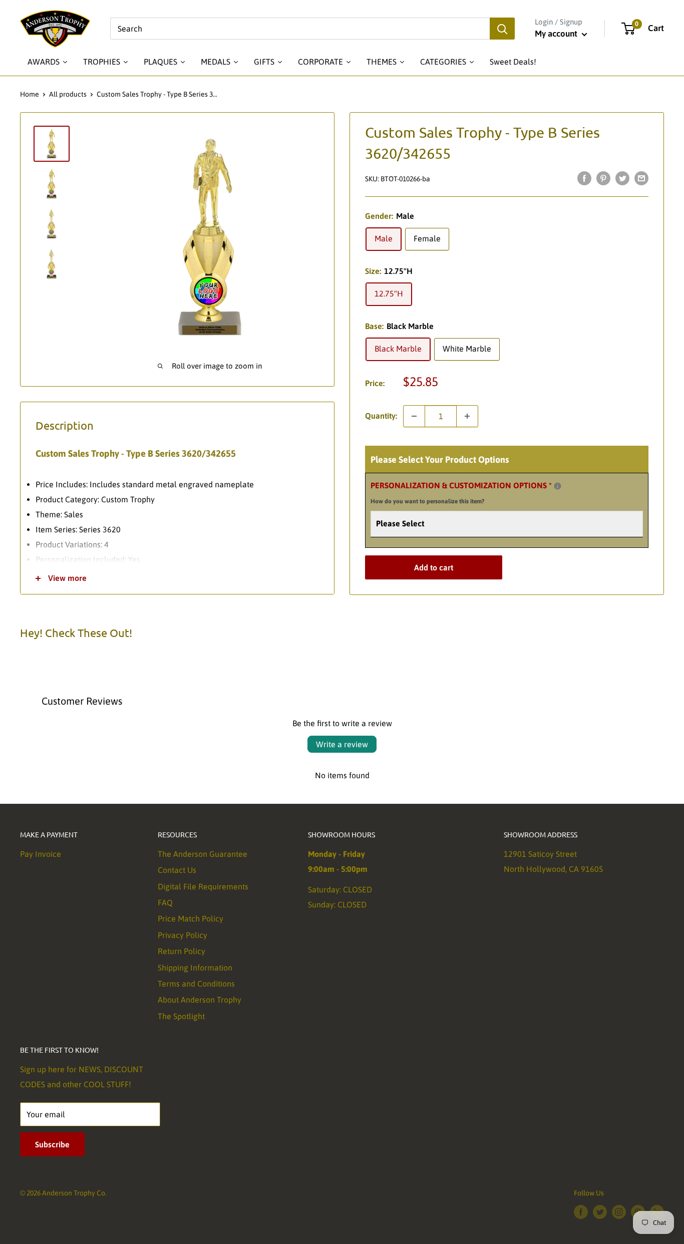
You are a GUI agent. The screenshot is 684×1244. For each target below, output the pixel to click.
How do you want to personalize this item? (427, 501)
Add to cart (433, 567)
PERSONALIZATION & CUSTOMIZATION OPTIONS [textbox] (474, 491)
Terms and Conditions (196, 983)
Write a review (342, 744)
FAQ (165, 902)
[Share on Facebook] (584, 177)
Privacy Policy (182, 935)
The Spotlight (181, 1016)
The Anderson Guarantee (202, 853)
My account (557, 34)
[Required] (557, 486)
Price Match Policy (190, 918)
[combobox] (300, 29)
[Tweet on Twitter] (622, 177)
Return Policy (181, 951)
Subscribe (52, 1144)
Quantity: (381, 415)
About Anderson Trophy (199, 999)
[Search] (502, 29)
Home (29, 94)
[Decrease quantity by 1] (414, 416)
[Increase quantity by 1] (467, 416)
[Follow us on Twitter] (600, 1212)
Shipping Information (195, 967)
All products (68, 94)
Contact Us (177, 869)
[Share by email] (641, 177)
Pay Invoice (40, 853)
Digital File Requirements (203, 886)
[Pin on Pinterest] (603, 177)
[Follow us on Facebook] (581, 1212)
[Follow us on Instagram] (619, 1212)
